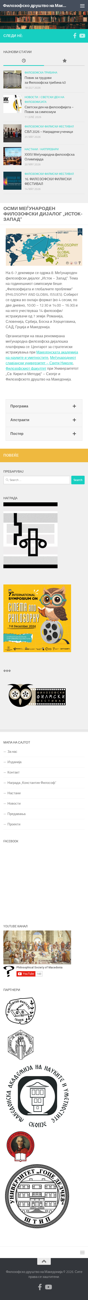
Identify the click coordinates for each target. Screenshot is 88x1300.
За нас (12, 752)
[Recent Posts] (23, 61)
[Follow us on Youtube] (82, 35)
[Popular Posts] (64, 61)
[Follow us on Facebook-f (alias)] (74, 35)
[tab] (44, 406)
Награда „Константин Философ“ (31, 783)
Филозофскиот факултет (26, 368)
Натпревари (49, 149)
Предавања (16, 814)
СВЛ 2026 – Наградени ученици (49, 132)
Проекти (13, 824)
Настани (31, 149)
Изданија (14, 762)
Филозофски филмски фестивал (49, 126)
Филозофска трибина (41, 72)
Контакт (13, 772)
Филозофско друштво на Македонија (34, 5)
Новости (31, 97)
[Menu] (82, 5)
